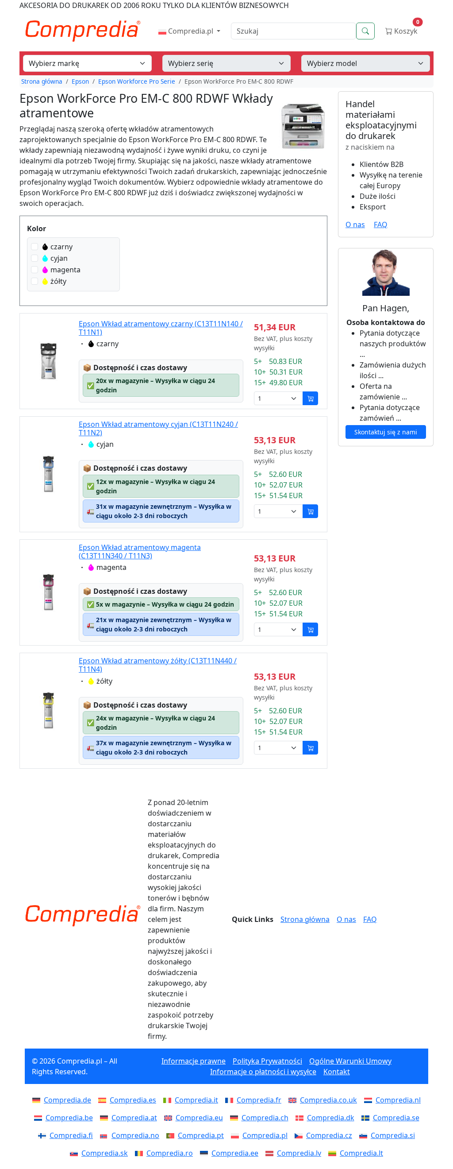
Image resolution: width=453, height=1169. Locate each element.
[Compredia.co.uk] (294, 1100)
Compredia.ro (169, 1153)
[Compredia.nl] (370, 1100)
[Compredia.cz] (300, 1135)
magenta (65, 270)
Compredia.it (196, 1100)
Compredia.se (396, 1118)
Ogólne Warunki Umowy (350, 1061)
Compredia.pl (190, 31)
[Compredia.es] (104, 1100)
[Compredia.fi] (44, 1135)
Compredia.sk (104, 1153)
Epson (80, 81)
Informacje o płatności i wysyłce (263, 1071)
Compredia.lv (299, 1153)
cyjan (59, 258)
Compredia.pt (201, 1135)
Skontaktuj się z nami (385, 432)
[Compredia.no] (105, 1135)
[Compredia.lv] (271, 1153)
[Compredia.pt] (172, 1135)
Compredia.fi (71, 1135)
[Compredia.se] (367, 1117)
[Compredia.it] (169, 1100)
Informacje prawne (193, 1061)
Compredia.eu (199, 1118)
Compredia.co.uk (328, 1100)
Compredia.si (393, 1135)
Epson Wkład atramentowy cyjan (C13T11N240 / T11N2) (158, 428)
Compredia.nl (398, 1100)
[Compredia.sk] (75, 1153)
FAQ (381, 224)
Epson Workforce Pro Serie (136, 81)
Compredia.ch (265, 1118)
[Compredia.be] (40, 1117)
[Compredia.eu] (170, 1117)
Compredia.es (133, 1100)
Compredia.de (67, 1100)
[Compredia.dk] (301, 1117)
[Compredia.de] (38, 1100)
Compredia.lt (361, 1153)
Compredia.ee (234, 1153)
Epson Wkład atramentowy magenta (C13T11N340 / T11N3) (140, 551)
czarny (61, 247)
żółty (58, 281)
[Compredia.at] (105, 1117)
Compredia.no (135, 1135)
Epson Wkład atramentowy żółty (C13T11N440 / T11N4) (158, 665)
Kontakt (336, 1071)
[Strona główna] (83, 916)
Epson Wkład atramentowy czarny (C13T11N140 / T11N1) (161, 328)
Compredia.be (69, 1118)
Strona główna (41, 81)
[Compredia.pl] (236, 1135)
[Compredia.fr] (231, 1100)
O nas (355, 224)
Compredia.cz (329, 1135)
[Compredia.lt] (334, 1153)
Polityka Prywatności (267, 1061)
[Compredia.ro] (140, 1153)
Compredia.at (134, 1118)
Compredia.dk (330, 1118)
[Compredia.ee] (205, 1153)
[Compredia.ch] (236, 1117)
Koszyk (405, 29)
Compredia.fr (259, 1100)
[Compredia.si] (365, 1135)
